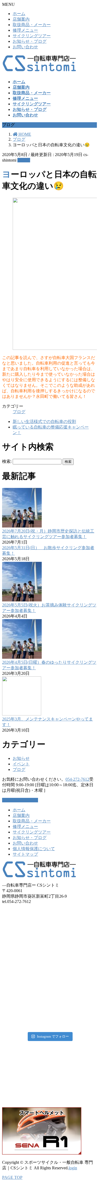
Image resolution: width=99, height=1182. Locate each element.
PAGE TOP (12, 1177)
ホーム (19, 13)
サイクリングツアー (32, 36)
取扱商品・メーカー (32, 24)
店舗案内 (21, 19)
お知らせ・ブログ (29, 41)
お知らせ (21, 758)
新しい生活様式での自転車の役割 (44, 421)
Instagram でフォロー (53, 1036)
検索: (7, 461)
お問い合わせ (25, 47)
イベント (21, 764)
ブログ (23, 160)
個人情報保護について (34, 848)
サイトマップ (25, 854)
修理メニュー (25, 30)
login (73, 1168)
